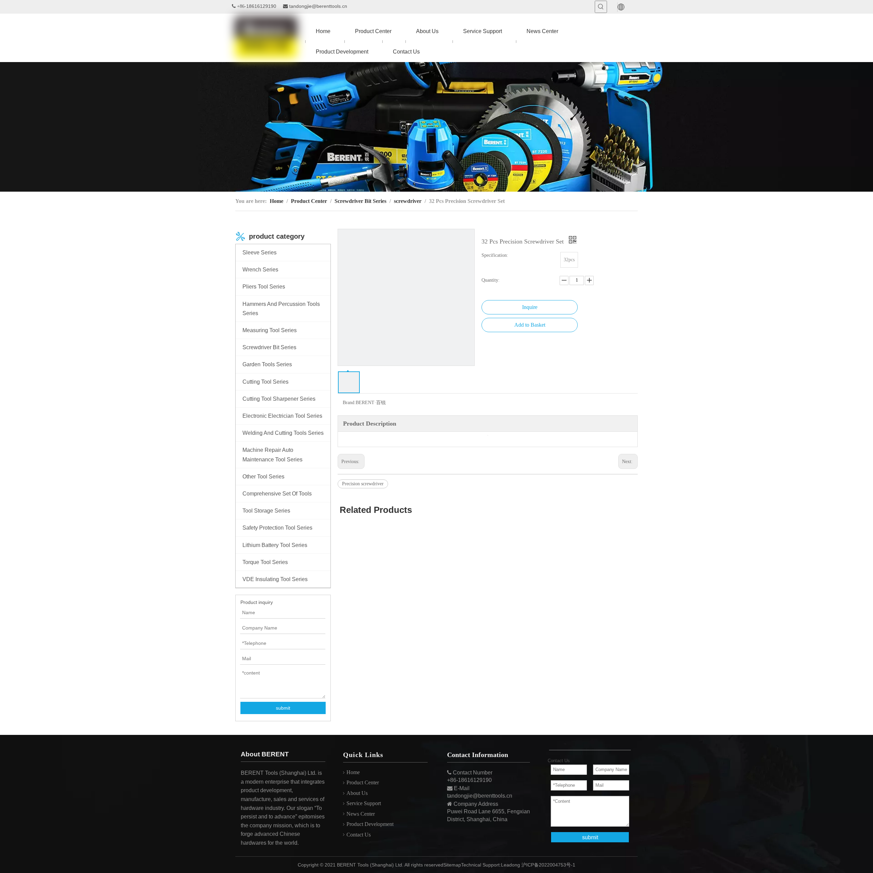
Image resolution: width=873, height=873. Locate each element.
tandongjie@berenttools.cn (318, 6)
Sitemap (452, 865)
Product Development (370, 824)
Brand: (349, 402)
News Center (360, 814)
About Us (357, 793)
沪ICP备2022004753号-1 (548, 865)
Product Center (362, 782)
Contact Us (358, 835)
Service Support (363, 803)
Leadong (510, 865)
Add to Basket (529, 325)
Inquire (529, 307)
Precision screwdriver (363, 483)
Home (353, 772)
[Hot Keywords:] (601, 7)
